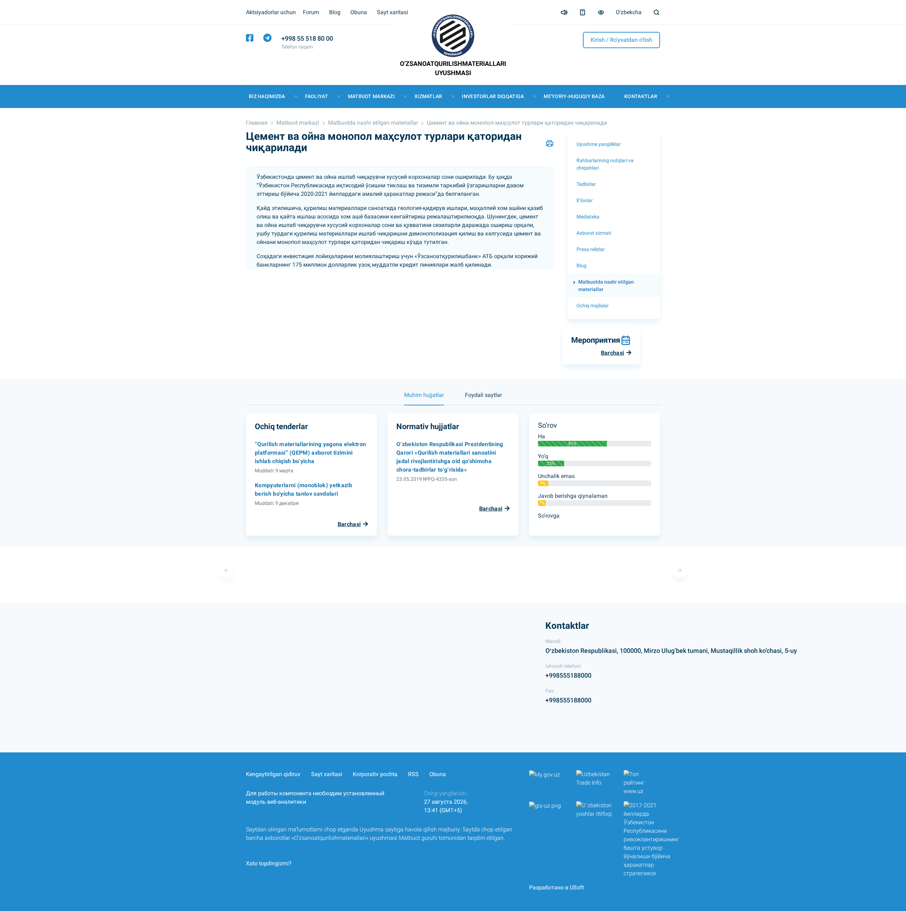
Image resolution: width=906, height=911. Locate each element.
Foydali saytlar (483, 395)
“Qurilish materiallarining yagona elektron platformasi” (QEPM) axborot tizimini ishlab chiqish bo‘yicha (310, 453)
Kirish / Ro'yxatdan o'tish (621, 39)
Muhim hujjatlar (424, 395)
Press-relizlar (591, 249)
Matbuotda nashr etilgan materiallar (373, 122)
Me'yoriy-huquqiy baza (574, 96)
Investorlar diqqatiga (493, 96)
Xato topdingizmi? (269, 863)
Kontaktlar (640, 96)
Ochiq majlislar (593, 305)
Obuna (358, 12)
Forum (311, 12)
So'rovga (549, 515)
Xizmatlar (428, 96)
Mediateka (588, 217)
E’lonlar (585, 200)
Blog (334, 12)
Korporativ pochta (375, 774)
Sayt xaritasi (392, 12)
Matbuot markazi (371, 96)
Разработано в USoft (556, 887)
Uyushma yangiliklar (599, 144)
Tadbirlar (586, 184)
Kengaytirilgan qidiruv (273, 774)
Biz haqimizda (267, 96)
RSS (413, 774)
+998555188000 (568, 675)
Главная (257, 122)
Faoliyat (316, 96)
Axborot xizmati (594, 233)
